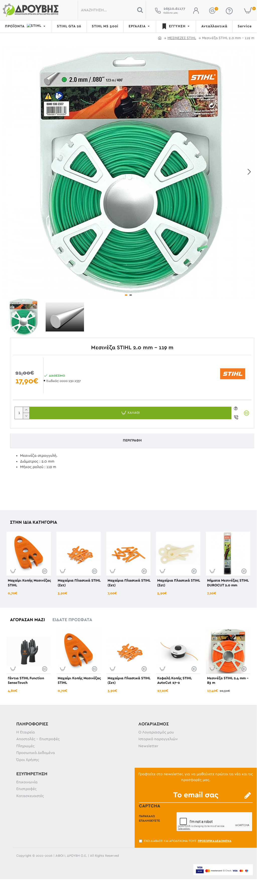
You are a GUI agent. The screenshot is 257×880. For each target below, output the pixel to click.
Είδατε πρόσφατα (72, 620)
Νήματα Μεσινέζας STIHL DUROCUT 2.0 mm (227, 583)
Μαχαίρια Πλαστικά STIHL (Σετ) (79, 583)
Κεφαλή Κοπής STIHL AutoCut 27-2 (174, 681)
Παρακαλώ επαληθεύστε (149, 818)
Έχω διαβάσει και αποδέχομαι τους (187, 840)
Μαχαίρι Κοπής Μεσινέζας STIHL (29, 583)
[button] (8, 172)
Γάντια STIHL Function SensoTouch (26, 681)
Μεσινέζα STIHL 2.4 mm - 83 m (227, 681)
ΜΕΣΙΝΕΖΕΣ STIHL (181, 38)
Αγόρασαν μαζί (27, 620)
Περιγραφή (132, 440)
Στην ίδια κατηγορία (33, 522)
